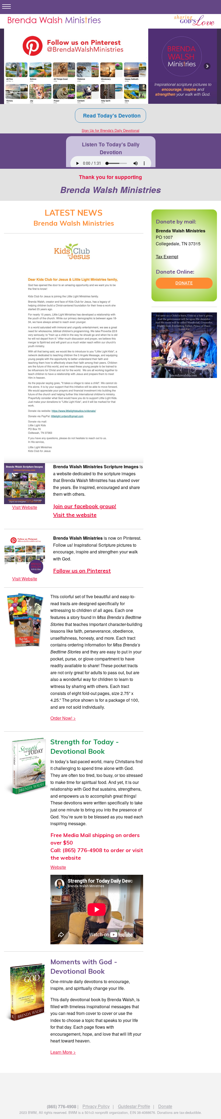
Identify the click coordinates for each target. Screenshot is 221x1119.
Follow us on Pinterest (82, 570)
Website (58, 867)
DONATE (184, 283)
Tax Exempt (167, 256)
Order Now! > (63, 718)
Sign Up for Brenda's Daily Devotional (110, 130)
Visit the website (74, 514)
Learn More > (63, 1052)
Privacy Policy (96, 1106)
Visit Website (24, 507)
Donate (165, 1106)
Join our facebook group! (84, 506)
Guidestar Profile (134, 1106)
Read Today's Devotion (110, 115)
